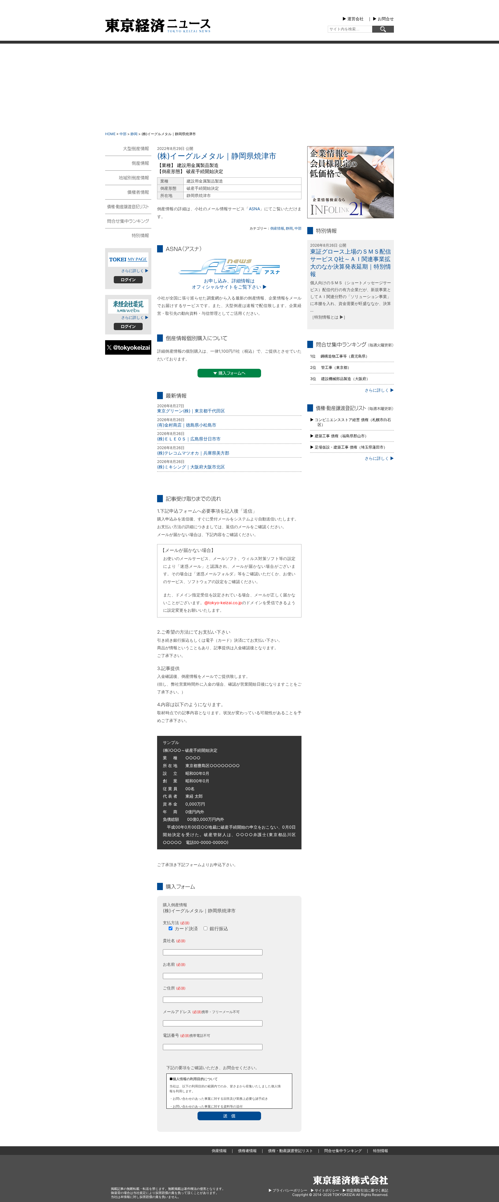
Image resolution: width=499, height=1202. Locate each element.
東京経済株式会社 (350, 1180)
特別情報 (128, 235)
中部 (123, 134)
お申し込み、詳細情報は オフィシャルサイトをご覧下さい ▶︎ (229, 284)
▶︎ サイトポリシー (325, 1190)
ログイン (128, 279)
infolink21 (350, 182)
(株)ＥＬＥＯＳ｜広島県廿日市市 (189, 439)
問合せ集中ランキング (128, 220)
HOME (110, 134)
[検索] (383, 29)
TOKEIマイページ (128, 259)
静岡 (134, 134)
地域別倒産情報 (128, 177)
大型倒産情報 (128, 151)
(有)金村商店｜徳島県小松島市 (186, 425)
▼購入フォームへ (229, 373)
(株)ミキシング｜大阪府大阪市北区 (191, 467)
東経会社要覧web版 (128, 306)
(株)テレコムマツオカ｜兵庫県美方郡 (193, 453)
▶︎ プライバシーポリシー (288, 1190)
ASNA (254, 208)
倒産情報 (277, 228)
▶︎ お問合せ (383, 18)
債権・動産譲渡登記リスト (128, 206)
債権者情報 (128, 192)
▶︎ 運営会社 (353, 18)
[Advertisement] (249, 86)
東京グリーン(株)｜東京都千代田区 (191, 411)
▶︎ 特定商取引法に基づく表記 (365, 1190)
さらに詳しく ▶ (134, 270)
